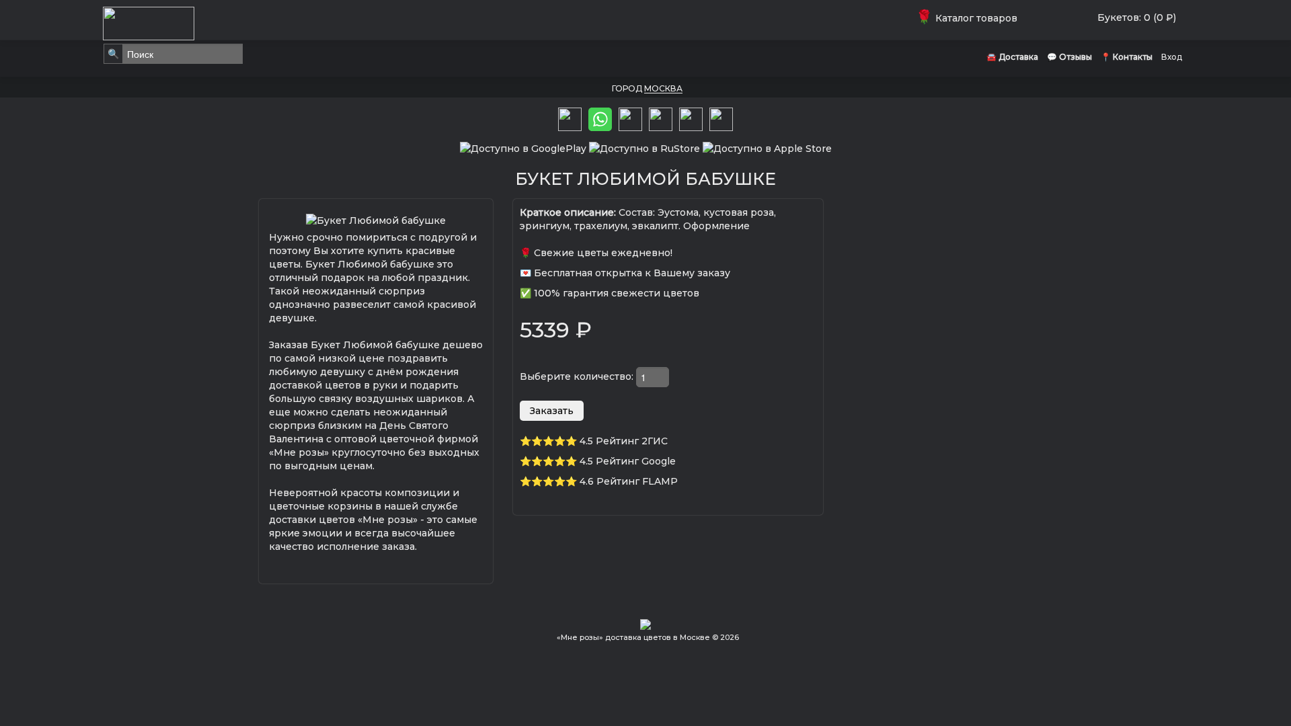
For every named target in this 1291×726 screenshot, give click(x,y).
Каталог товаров (969, 18)
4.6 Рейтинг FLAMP (629, 481)
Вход (1171, 57)
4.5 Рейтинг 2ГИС (624, 441)
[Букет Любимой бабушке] (376, 219)
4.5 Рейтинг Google (628, 461)
